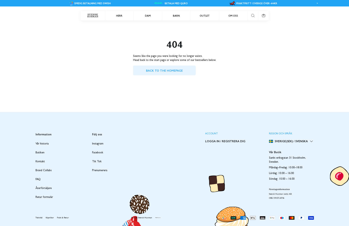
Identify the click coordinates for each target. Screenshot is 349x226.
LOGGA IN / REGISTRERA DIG (225, 141)
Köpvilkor (50, 218)
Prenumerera (99, 170)
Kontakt (40, 161)
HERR (119, 15)
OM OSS (233, 15)
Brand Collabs (44, 170)
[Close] (316, 3)
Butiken (40, 152)
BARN (176, 15)
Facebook (97, 152)
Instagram (97, 143)
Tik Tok (97, 161)
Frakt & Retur (63, 218)
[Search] (253, 15)
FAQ (38, 179)
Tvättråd (39, 218)
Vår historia (42, 143)
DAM (148, 15)
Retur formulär (44, 197)
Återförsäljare (44, 188)
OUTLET (205, 15)
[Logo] (93, 15)
